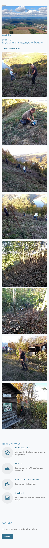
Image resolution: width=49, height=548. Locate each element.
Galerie (19, 493)
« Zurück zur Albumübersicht (11, 49)
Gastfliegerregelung (27, 479)
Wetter (19, 464)
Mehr (7, 536)
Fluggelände (22, 448)
